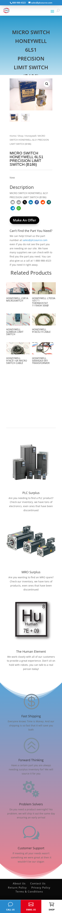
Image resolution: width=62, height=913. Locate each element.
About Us (19, 883)
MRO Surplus (31, 572)
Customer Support (31, 848)
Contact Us (37, 883)
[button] (47, 84)
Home (13, 135)
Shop (20, 135)
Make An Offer (24, 220)
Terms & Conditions (29, 891)
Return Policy (17, 887)
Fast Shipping (31, 716)
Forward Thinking (31, 760)
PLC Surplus (31, 493)
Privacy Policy (40, 887)
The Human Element (31, 651)
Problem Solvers (31, 804)
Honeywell (30, 135)
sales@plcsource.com (35, 240)
